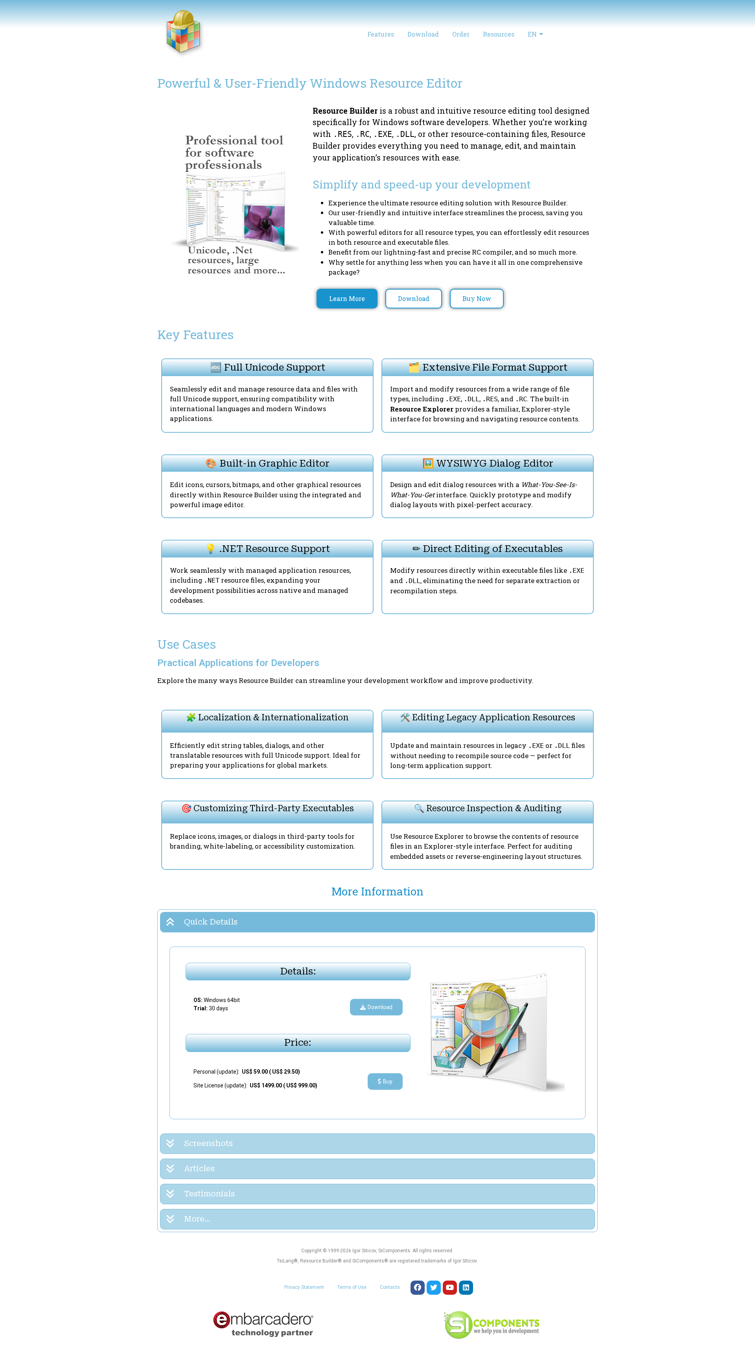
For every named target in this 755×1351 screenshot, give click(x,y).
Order (461, 34)
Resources (498, 34)
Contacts (390, 1287)
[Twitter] (434, 1288)
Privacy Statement (304, 1287)
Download (423, 34)
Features (380, 34)
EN (532, 34)
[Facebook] (418, 1288)
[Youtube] (450, 1288)
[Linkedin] (466, 1288)
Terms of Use (351, 1287)
